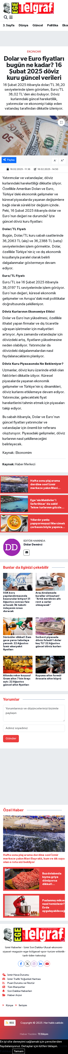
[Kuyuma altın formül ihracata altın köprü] (50, 664)
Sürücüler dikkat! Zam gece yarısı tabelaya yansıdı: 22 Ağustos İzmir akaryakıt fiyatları (17, 643)
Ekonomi (34, 51)
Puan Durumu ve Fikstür (21, 983)
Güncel (37, 25)
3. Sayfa (8, 25)
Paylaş (11, 159)
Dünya (23, 25)
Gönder (11, 738)
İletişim (23, 1005)
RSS (11, 1022)
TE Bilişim (43, 1034)
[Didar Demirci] (11, 547)
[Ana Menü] (11, 17)
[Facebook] (21, 964)
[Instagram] (34, 964)
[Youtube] (47, 964)
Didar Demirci (33, 544)
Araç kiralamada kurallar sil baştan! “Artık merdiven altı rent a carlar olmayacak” (48, 599)
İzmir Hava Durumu (18, 974)
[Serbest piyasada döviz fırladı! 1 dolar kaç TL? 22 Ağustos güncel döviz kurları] (50, 626)
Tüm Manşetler (16, 987)
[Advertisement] (34, 777)
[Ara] (6, 17)
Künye (9, 1005)
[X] (27, 964)
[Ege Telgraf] (28, 8)
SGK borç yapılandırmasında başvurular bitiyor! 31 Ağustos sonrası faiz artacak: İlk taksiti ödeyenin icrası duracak (16, 602)
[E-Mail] (27, 553)
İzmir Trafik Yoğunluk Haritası (24, 979)
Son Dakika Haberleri (19, 991)
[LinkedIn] (41, 964)
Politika (52, 25)
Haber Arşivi (14, 995)
